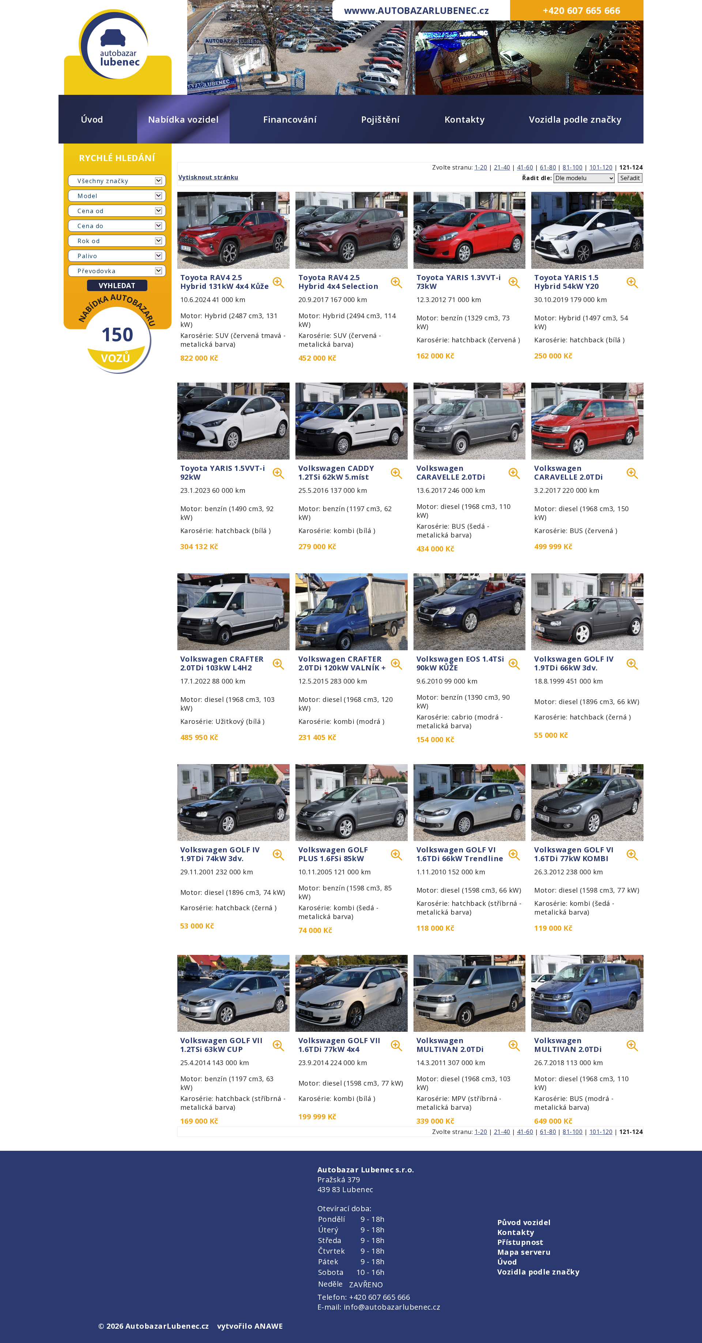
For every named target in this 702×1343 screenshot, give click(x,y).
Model (88, 196)
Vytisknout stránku (208, 177)
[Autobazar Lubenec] (113, 44)
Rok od (89, 241)
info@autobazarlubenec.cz (392, 1307)
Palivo (87, 256)
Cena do (91, 226)
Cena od (91, 211)
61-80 (548, 167)
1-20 (481, 167)
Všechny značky (103, 181)
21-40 (502, 167)
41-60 (525, 167)
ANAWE (268, 1326)
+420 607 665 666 (581, 10)
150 (117, 334)
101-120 (600, 167)
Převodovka (97, 271)
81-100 (572, 167)
